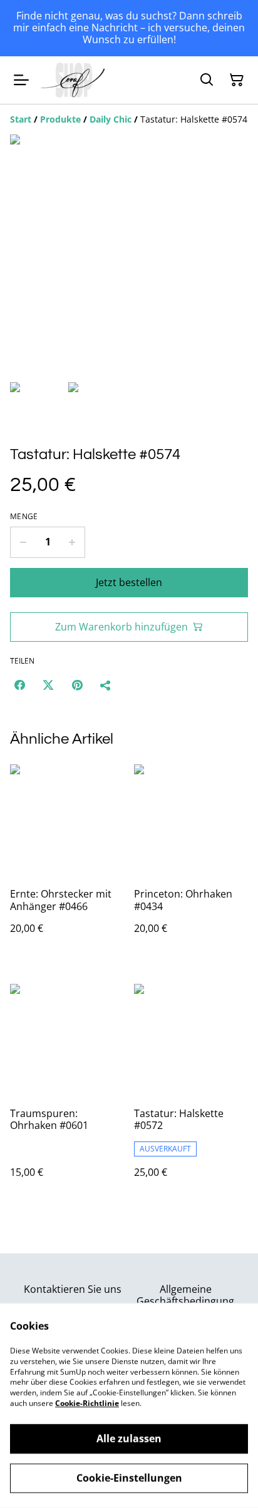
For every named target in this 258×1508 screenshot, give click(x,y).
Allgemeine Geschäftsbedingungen (185, 1301)
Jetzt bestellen (129, 582)
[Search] (207, 80)
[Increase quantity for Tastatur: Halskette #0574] (72, 542)
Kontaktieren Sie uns (72, 1289)
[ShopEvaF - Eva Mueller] (73, 80)
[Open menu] (21, 80)
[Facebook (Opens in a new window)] (19, 685)
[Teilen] (105, 685)
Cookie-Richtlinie (87, 1403)
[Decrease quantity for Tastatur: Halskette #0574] (23, 542)
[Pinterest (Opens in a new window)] (77, 685)
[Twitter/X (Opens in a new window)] (48, 685)
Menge (24, 516)
